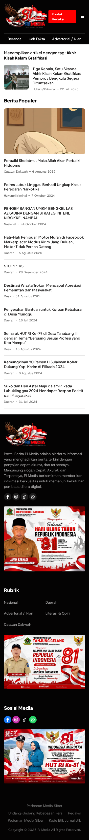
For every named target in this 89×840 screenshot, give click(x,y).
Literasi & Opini (57, 613)
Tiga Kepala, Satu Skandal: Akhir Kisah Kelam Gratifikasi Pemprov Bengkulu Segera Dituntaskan (57, 75)
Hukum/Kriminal (44, 89)
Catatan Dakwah (16, 171)
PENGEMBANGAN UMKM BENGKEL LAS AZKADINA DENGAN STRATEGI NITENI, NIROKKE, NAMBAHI (38, 213)
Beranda (15, 38)
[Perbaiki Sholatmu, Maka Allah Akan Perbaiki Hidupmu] (44, 153)
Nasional (10, 224)
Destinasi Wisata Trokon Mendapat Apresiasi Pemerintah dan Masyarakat (42, 287)
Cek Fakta (37, 38)
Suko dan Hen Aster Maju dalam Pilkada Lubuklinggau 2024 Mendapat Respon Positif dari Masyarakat (43, 391)
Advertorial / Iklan (66, 38)
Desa (7, 296)
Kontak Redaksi (58, 17)
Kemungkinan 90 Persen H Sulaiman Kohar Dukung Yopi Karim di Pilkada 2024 (40, 364)
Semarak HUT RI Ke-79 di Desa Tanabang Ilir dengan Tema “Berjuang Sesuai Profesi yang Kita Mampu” (42, 338)
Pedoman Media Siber (45, 805)
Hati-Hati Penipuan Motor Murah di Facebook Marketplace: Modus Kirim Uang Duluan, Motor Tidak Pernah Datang (44, 242)
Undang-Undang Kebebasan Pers (35, 813)
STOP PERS (13, 266)
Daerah (9, 253)
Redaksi (74, 813)
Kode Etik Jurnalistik (65, 820)
